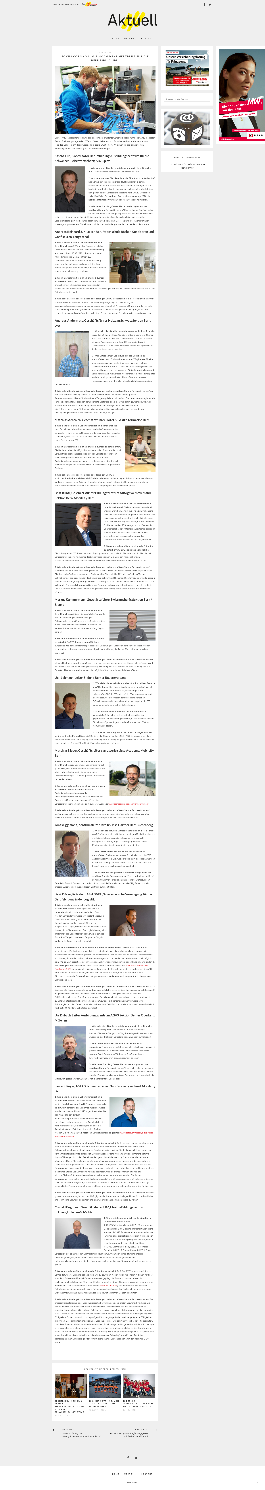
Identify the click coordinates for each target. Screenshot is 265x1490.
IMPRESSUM (132, 1482)
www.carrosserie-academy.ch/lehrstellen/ (128, 804)
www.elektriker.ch (108, 1285)
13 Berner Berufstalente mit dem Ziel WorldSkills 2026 (138, 1404)
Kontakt (147, 38)
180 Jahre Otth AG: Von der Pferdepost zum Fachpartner (104, 1404)
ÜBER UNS (130, 38)
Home (115, 38)
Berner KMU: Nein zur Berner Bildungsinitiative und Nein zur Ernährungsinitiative (70, 1406)
